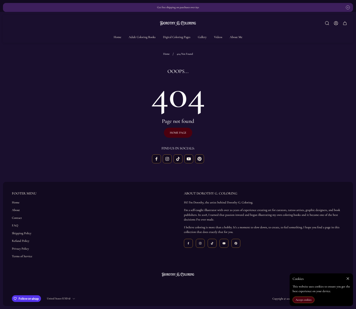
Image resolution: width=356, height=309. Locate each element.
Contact (17, 218)
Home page (178, 133)
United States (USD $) (58, 298)
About (16, 210)
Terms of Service (22, 256)
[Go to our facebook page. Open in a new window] (156, 158)
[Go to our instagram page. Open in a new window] (167, 158)
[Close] (348, 278)
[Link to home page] (178, 274)
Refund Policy (20, 241)
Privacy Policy (20, 249)
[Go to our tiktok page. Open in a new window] (178, 158)
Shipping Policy (21, 233)
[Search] (327, 23)
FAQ (15, 225)
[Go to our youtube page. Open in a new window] (188, 158)
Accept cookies (304, 299)
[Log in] (336, 23)
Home (166, 53)
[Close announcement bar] (348, 7)
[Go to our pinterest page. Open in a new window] (199, 158)
